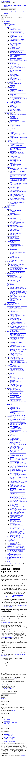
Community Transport (15, 161)
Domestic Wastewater (15, 55)
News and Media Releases (16, 210)
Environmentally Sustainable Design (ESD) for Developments (18, 327)
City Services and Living (15, 393)
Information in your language (10, 542)
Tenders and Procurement (13, 303)
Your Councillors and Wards (13, 536)
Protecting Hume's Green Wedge (17, 67)
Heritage (12, 373)
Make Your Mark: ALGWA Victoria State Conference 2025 (18, 534)
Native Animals (13, 78)
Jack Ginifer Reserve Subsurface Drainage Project (17, 492)
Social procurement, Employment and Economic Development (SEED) (18, 292)
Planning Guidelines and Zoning (17, 315)
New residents (10, 25)
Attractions (12, 254)
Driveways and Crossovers (16, 342)
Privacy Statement (14, 426)
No (7, 665)
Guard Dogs (12, 81)
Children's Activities (14, 257)
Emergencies (13, 94)
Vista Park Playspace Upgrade (17, 467)
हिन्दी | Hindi (9, 560)
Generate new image (6, 688)
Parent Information (14, 118)
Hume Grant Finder (14, 513)
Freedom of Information (15, 427)
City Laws (9, 82)
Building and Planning (9, 304)
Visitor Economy (11, 285)
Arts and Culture (10, 241)
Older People (10, 141)
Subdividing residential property (14, 308)
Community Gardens (14, 232)
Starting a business (14, 265)
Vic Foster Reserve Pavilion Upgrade (18, 458)
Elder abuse (12, 163)
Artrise (8, 248)
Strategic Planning (11, 365)
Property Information (14, 318)
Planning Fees (13, 312)
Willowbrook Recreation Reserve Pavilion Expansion (17, 460)
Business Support (11, 275)
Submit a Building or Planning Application (17, 306)
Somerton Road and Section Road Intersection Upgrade (18, 445)
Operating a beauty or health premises (18, 268)
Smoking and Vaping (14, 126)
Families (9, 140)
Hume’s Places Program (15, 480)
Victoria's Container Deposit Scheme (18, 60)
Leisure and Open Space (12, 236)
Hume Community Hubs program (17, 121)
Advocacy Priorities (14, 438)
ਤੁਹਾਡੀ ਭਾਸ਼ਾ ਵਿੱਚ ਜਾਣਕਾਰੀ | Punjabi (15, 547)
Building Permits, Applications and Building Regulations (18, 333)
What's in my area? (11, 24)
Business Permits (11, 273)
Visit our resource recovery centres (18, 54)
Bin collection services (15, 48)
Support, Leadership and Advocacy (18, 133)
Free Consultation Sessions (16, 164)
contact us (13, 710)
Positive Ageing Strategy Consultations (15, 150)
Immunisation (13, 124)
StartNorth (9, 283)
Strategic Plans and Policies (16, 368)
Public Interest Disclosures (16, 428)
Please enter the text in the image (9, 691)
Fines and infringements (15, 83)
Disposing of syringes (15, 125)
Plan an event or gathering (16, 219)
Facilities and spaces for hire (16, 226)
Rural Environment (14, 64)
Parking (11, 105)
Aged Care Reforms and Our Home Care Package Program (18, 147)
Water (11, 71)
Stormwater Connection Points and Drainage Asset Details (18, 352)
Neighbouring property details (17, 39)
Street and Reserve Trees (15, 70)
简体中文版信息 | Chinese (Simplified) (16, 546)
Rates (8, 27)
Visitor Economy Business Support (18, 288)
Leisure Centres (13, 237)
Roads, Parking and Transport (14, 102)
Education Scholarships (15, 521)
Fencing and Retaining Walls (16, 341)
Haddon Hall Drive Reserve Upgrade (18, 466)
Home (2, 563)
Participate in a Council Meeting (17, 415)
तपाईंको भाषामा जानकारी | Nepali (14, 554)
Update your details (14, 37)
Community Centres (14, 230)
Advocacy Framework (15, 436)
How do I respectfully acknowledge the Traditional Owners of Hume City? (18, 175)
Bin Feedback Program (15, 59)
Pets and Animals (11, 72)
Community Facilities (12, 225)
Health (8, 122)
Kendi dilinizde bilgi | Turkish (14, 544)
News (8, 209)
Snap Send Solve (14, 407)
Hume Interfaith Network (16, 190)
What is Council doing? (15, 440)
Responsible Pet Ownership (16, 77)
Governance (9, 416)
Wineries (12, 256)
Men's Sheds (13, 234)
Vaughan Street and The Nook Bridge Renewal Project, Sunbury (18, 499)
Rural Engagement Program (16, 525)
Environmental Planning (15, 319)
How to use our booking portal (17, 227)
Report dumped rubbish (15, 43)
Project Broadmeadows (15, 469)
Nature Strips (13, 345)
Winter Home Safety (14, 101)
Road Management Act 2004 (7, 637)
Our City (9, 376)
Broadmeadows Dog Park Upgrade (18, 463)
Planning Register (14, 314)
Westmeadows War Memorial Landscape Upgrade (16, 472)
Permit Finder (13, 86)
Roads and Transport (14, 103)
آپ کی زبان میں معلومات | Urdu (15, 555)
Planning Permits (14, 311)
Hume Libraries (13, 229)
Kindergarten (13, 117)
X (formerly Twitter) (8, 735)
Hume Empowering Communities (17, 512)
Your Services (7, 719)
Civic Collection (13, 246)
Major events (13, 218)
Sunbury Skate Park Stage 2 (16, 485)
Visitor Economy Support (16, 276)
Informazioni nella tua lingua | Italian (15, 550)
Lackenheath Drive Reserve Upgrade (18, 481)
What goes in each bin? (15, 47)
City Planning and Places (15, 399)
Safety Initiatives (13, 89)
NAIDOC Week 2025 (15, 186)
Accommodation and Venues (16, 260)
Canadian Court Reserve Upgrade (18, 470)
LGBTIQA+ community (15, 195)
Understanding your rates (15, 29)
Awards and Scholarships (16, 139)
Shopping (12, 258)
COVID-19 (12, 128)
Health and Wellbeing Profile (16, 378)
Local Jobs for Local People (13, 289)
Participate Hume (11, 540)
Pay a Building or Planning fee (14, 307)
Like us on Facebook (9, 734)
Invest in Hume (10, 284)
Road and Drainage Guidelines (17, 360)
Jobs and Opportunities (15, 389)
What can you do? (14, 439)
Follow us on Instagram (9, 737)
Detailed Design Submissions (16, 358)
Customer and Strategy (15, 397)
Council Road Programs (15, 110)
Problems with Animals (15, 79)
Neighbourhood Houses (15, 233)
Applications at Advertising (16, 316)
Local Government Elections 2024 (18, 423)
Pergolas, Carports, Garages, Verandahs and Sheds (16, 355)
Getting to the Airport (15, 109)
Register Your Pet (14, 74)
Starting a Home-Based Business (17, 271)
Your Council (7, 374)
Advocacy (9, 434)
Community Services (8, 112)
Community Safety (11, 87)
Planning (9, 310)
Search (2, 17)
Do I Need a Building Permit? (17, 335)
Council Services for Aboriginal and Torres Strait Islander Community (18, 178)
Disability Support (11, 205)
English (8, 561)
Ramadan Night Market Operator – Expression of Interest (18, 223)
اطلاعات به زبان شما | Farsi (13, 553)
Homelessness (10, 206)
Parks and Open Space (15, 240)
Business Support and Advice (16, 277)
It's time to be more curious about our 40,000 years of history (18, 184)
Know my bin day (14, 44)
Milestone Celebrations (15, 532)
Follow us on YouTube (9, 739)
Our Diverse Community (12, 188)
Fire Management (14, 95)
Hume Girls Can (13, 384)
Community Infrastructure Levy (17, 343)
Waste (8, 41)
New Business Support (15, 279)
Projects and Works (11, 443)
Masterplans (12, 505)
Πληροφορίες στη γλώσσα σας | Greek (16, 549)
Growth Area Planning (15, 366)
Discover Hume (10, 250)
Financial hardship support (16, 31)
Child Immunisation (14, 120)
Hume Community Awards (16, 531)
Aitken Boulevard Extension (16, 462)
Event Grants (13, 221)
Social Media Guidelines (15, 430)
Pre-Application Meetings (16, 322)
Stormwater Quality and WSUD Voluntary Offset (17, 329)
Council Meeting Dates (15, 413)
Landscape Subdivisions (15, 361)
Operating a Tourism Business (17, 272)
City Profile (12, 377)
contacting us (13, 678)
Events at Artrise (13, 249)
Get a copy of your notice (16, 36)
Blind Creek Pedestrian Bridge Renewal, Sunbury (17, 496)
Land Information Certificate (16, 40)
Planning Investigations (15, 320)
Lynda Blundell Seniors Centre (17, 152)
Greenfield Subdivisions (12, 357)
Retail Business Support (15, 269)
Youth (8, 129)
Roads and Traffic (14, 108)
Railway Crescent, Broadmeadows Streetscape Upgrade (18, 475)
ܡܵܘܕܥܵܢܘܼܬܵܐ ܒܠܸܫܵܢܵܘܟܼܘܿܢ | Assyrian (15, 551)
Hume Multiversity (11, 302)
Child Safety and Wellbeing (16, 424)
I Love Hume (13, 382)
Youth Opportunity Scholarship (17, 529)
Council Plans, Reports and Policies (18, 418)
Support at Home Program (16, 145)
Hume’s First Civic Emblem (16, 387)
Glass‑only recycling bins (16, 58)
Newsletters (12, 211)
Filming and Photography (16, 385)
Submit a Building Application (17, 337)
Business (6, 263)
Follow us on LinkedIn (9, 738)
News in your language (15, 214)
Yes (7, 662)
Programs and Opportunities (16, 245)
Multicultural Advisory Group (17, 198)
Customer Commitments (15, 408)
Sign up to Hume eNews (9, 741)
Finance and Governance (15, 400)
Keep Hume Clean (14, 46)
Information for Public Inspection (17, 422)
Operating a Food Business (16, 267)
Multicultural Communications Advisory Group (17, 203)
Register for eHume (5, 622)
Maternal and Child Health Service (18, 114)
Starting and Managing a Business (15, 264)
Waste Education (13, 56)
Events (8, 215)
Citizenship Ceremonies (15, 381)
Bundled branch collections (16, 52)
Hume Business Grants (15, 280)
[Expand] (9, 23)
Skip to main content (5, 1)
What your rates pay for (15, 32)
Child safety (6, 723)
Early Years (12, 116)
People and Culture (14, 395)
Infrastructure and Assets (15, 396)
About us (12, 132)
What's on (12, 130)
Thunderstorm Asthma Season (17, 97)
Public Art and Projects (15, 244)
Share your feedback (14, 405)
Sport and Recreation (14, 238)
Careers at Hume (10, 388)
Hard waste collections (15, 51)
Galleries (12, 242)
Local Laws (12, 85)
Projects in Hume (14, 504)
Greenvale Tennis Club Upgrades (17, 465)
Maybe (8, 664)
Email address (4, 673)
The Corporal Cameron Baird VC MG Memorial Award (17, 527)
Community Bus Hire (15, 106)
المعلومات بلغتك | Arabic (13, 543)
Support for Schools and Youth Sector (18, 137)
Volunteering (10, 261)
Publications (12, 213)
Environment (10, 62)
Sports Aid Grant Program (16, 516)
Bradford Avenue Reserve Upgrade (18, 509)
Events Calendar (13, 217)
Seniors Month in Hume (15, 160)
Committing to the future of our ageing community (17, 158)
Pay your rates (13, 28)
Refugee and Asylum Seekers (16, 194)
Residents (6, 23)
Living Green (13, 63)
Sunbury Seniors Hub (15, 156)
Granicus (23, 755)
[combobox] (8, 9)
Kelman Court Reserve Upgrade (17, 494)
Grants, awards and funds (13, 511)
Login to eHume (4, 618)
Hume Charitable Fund (15, 519)
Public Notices (13, 380)
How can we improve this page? (8, 669)
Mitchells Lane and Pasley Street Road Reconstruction (17, 449)
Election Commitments (15, 442)
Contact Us (9, 404)
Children (9, 113)
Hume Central (13, 451)
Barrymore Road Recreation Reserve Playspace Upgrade (18, 502)
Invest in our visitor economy (16, 287)
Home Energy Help (14, 66)
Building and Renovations (13, 331)
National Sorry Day (14, 187)
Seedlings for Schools (15, 524)
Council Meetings (11, 409)
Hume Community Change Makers (18, 196)
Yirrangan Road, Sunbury (16, 447)
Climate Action (13, 68)
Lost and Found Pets (14, 75)
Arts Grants (12, 523)
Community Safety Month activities (18, 93)
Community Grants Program (16, 515)
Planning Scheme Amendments (17, 369)
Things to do (7, 207)
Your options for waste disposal (17, 50)
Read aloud (4, 690)
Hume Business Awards (15, 281)
